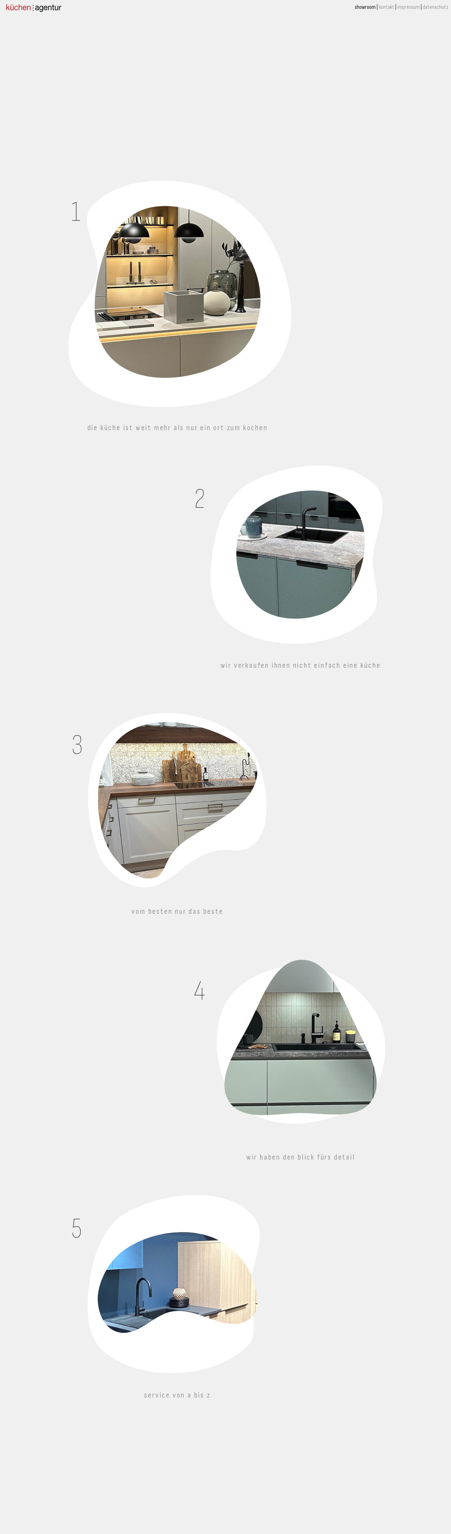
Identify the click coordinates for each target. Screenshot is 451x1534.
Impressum (408, 7)
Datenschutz (435, 7)
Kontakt (386, 7)
